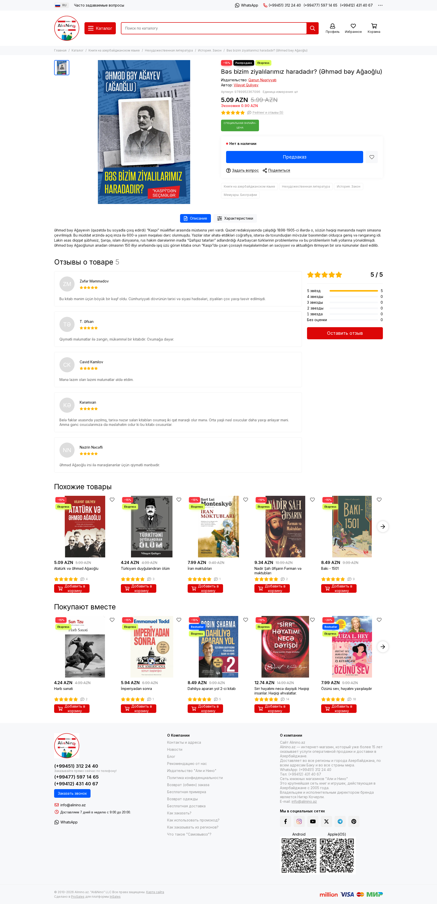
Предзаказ (295, 157)
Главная (60, 50)
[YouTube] (312, 821)
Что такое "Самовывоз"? (189, 834)
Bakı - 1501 (330, 568)
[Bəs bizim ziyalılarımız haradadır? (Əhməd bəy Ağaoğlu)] (144, 132)
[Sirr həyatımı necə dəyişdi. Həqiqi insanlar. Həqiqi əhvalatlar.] (285, 647)
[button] (54, 526)
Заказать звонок (72, 793)
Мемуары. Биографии (240, 195)
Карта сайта (155, 892)
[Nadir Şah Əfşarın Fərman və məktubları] (285, 526)
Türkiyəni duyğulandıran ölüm (145, 568)
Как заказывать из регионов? (193, 827)
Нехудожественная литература (169, 50)
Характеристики (238, 218)
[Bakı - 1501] (352, 526)
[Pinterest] (353, 821)
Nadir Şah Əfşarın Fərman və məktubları (277, 570)
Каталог (77, 50)
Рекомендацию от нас (187, 763)
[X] (326, 821)
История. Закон (210, 50)
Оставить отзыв (345, 333)
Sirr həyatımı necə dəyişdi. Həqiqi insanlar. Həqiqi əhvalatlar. (281, 690)
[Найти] (313, 28)
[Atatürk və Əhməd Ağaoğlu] (85, 526)
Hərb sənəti (63, 688)
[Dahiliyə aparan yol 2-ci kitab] (218, 647)
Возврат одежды (182, 799)
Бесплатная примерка (186, 792)
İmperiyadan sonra (136, 688)
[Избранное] (372, 157)
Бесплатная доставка (186, 806)
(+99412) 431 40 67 (356, 5)
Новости (174, 749)
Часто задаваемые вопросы (99, 5)
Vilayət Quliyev (246, 85)
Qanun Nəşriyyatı (262, 80)
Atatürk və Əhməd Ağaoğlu (76, 568)
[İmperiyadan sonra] (152, 647)
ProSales (77, 896)
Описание (198, 218)
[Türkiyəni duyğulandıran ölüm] (152, 526)
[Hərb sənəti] (85, 647)
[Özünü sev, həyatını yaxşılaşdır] (352, 647)
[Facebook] (285, 821)
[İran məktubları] (218, 526)
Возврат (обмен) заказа (188, 785)
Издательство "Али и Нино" (191, 770)
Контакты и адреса (184, 742)
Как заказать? (179, 813)
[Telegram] (340, 821)
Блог (171, 756)
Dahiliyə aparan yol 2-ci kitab (212, 688)
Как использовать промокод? (193, 820)
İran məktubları (200, 568)
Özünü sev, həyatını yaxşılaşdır (346, 688)
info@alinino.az (73, 805)
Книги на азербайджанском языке (114, 50)
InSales (115, 896)
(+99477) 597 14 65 (320, 5)
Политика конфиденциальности (195, 778)
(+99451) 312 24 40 (285, 5)
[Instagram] (299, 821)
